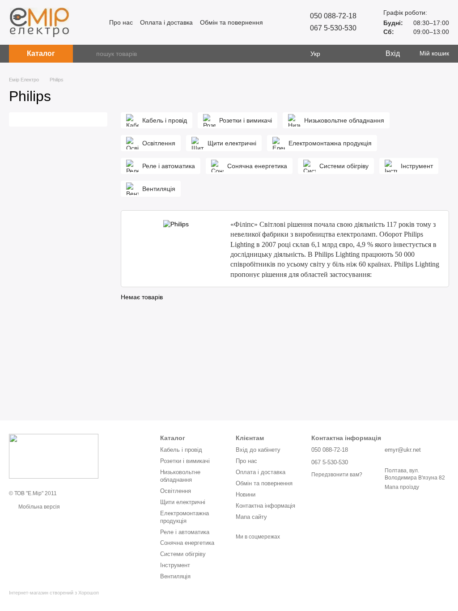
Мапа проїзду (402, 487)
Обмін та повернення (231, 22)
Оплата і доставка (166, 22)
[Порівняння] (341, 53)
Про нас (121, 22)
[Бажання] (359, 53)
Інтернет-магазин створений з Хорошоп (54, 592)
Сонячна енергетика (187, 542)
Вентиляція (175, 576)
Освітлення (175, 491)
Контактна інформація (265, 505)
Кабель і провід (181, 449)
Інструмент (175, 565)
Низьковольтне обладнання (180, 476)
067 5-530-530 (333, 28)
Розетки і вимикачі (185, 461)
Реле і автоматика (184, 532)
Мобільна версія (38, 507)
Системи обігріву (183, 554)
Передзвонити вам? (336, 474)
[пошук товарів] (89, 54)
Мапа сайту (251, 516)
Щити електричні (182, 502)
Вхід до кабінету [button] (258, 449)
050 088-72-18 (333, 16)
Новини (245, 494)
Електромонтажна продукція (184, 517)
